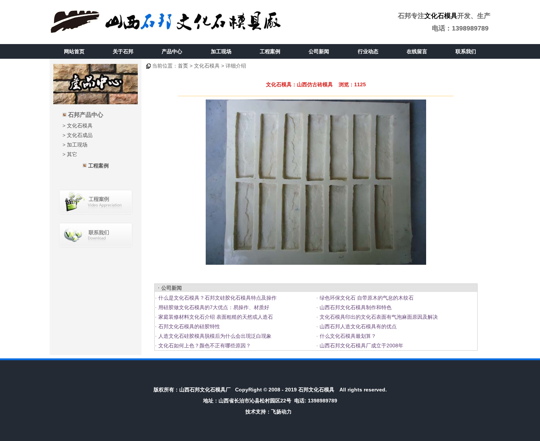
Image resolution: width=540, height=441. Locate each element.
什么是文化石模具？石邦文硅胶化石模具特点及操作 (217, 298)
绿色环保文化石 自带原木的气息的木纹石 (366, 298)
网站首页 (74, 51)
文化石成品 (80, 135)
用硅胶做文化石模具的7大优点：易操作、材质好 (213, 307)
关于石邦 (123, 51)
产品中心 (172, 51)
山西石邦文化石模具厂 (205, 390)
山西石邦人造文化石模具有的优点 (357, 326)
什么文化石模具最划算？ (347, 336)
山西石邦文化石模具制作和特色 (355, 307)
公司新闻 (319, 51)
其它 (72, 154)
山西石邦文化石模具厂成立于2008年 (360, 345)
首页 (183, 66)
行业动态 (368, 51)
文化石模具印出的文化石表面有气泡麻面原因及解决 (378, 317)
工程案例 (270, 51)
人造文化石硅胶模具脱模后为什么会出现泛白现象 (214, 336)
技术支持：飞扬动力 (268, 412)
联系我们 (466, 51)
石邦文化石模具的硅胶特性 (188, 326)
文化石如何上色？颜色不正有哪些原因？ (204, 345)
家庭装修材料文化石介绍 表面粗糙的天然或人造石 (215, 317)
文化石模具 (440, 15)
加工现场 (221, 51)
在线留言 (417, 51)
